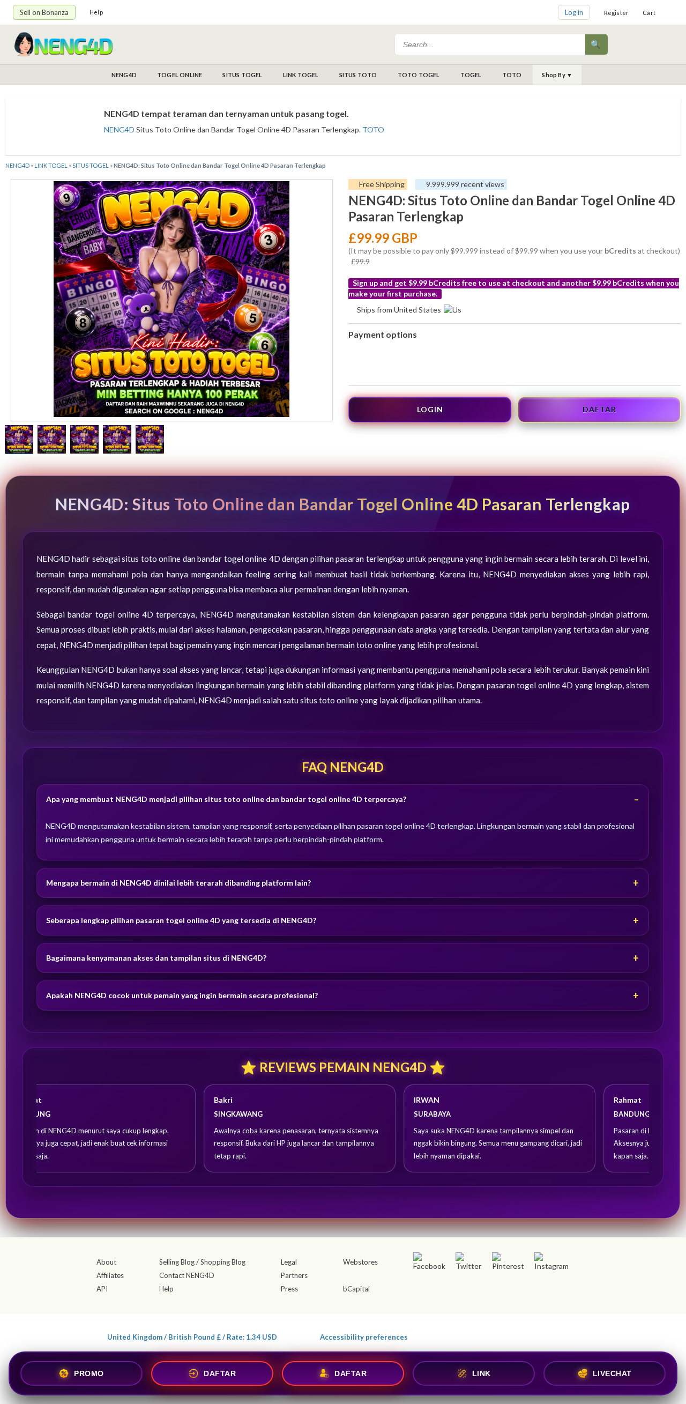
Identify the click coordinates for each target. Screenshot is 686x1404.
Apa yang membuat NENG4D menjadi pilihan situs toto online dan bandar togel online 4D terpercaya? (226, 799)
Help (96, 12)
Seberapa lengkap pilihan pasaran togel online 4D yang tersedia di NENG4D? (181, 920)
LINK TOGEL (301, 74)
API (102, 1288)
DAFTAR (599, 409)
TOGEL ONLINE (179, 74)
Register (616, 12)
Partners (294, 1275)
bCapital (356, 1288)
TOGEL (471, 74)
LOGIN (430, 409)
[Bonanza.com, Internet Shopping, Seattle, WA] (518, 1335)
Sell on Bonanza (44, 12)
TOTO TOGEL (419, 74)
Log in (574, 12)
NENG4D (124, 74)
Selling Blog (177, 1262)
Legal (289, 1262)
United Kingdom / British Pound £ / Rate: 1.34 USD (192, 1337)
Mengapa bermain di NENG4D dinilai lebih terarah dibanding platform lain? (178, 882)
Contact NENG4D (186, 1275)
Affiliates (110, 1275)
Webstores (360, 1262)
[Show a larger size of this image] (19, 440)
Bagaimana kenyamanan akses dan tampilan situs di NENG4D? (156, 957)
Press (289, 1288)
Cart (649, 12)
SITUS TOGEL (242, 74)
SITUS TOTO (358, 74)
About (106, 1262)
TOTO (512, 74)
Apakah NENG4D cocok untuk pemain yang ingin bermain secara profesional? (182, 995)
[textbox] (490, 44)
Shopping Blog (222, 1262)
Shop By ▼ (557, 74)
